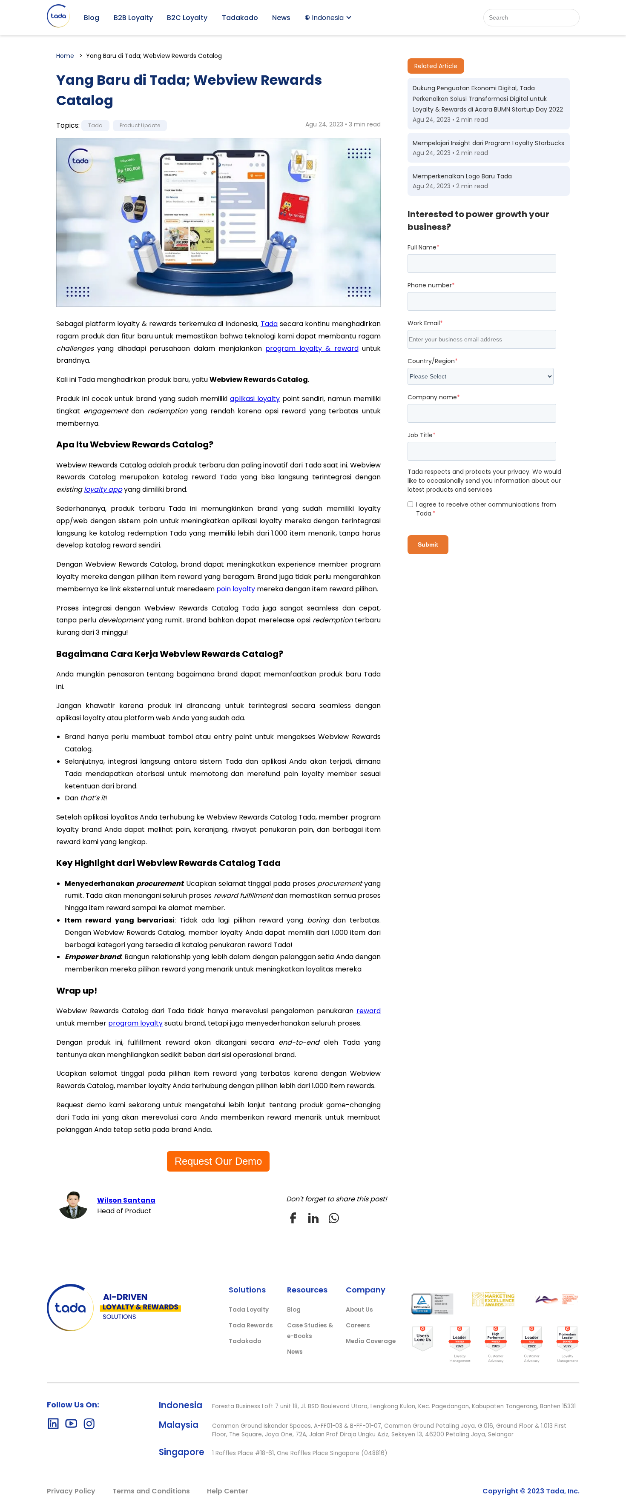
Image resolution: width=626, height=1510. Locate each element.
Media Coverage (371, 1341)
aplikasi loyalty (255, 399)
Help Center (227, 1491)
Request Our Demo (218, 1161)
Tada (95, 125)
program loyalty (135, 1023)
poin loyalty (235, 589)
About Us (359, 1310)
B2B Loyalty (133, 18)
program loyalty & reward (311, 348)
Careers (358, 1325)
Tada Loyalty (249, 1310)
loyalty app (103, 489)
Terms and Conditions (151, 1491)
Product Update (140, 125)
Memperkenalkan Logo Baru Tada (462, 176)
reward (368, 1011)
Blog (91, 18)
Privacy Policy (71, 1491)
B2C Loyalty (187, 18)
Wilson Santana (126, 1200)
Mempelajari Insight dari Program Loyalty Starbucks (488, 143)
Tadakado (240, 18)
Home (65, 56)
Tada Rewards (251, 1325)
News (281, 18)
